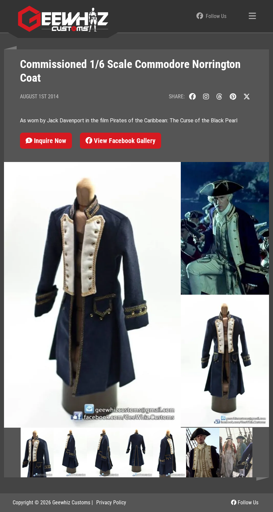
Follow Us (247, 502)
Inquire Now (49, 141)
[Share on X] (246, 96)
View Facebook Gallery (123, 141)
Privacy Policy (111, 502)
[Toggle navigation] (252, 16)
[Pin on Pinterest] (233, 96)
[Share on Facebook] (192, 96)
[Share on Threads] (219, 96)
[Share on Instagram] (206, 96)
